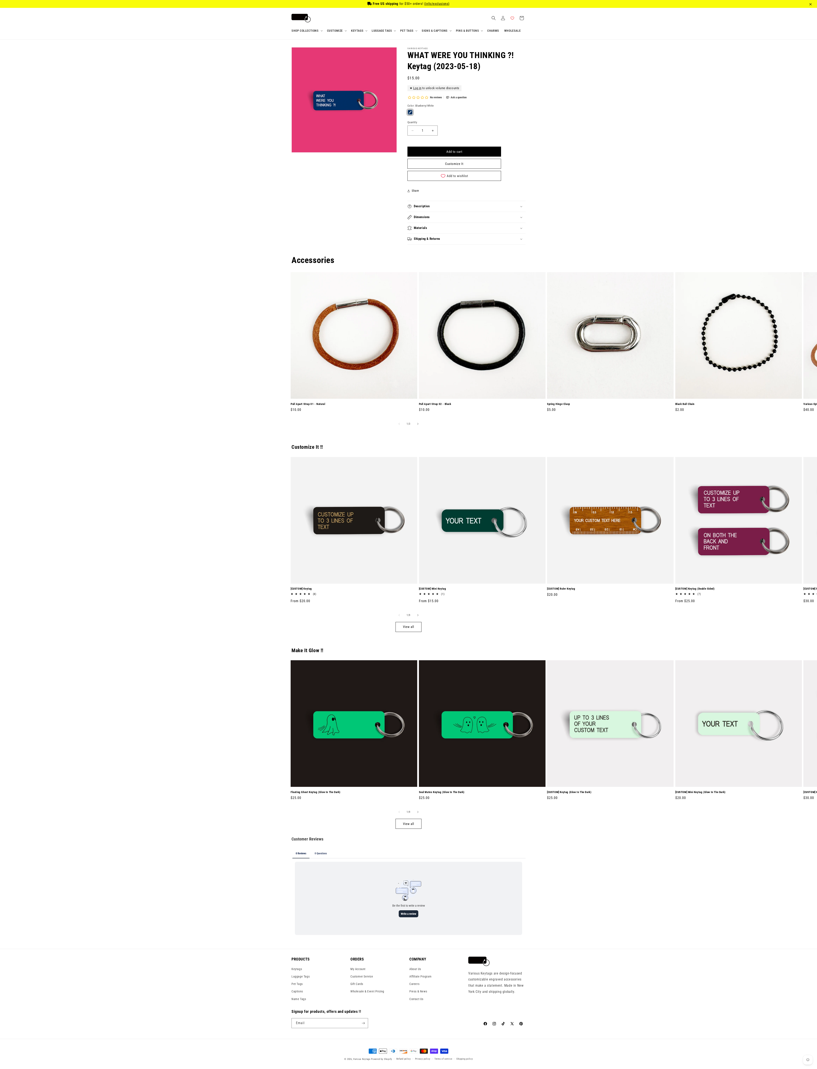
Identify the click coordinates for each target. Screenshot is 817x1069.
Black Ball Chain (685, 404)
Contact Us (416, 998)
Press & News (418, 991)
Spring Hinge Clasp (558, 404)
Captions (297, 991)
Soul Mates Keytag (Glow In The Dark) (442, 792)
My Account (358, 968)
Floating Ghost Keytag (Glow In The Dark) (315, 792)
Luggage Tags (300, 976)
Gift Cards (356, 983)
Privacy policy (422, 1059)
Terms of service (443, 1059)
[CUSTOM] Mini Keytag (432, 588)
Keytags (296, 968)
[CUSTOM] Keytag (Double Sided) (695, 588)
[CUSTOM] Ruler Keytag (561, 588)
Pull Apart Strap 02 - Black (435, 404)
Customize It (454, 164)
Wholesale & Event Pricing (367, 991)
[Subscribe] (363, 1023)
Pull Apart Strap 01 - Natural (308, 404)
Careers (414, 983)
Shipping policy (464, 1059)
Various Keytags (361, 1059)
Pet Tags (297, 983)
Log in (417, 88)
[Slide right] (418, 424)
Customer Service (361, 976)
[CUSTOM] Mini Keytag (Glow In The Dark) (700, 792)
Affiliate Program (420, 976)
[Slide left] (399, 424)
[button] (306, 30)
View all (408, 627)
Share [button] (415, 190)
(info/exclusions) (437, 4)
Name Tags (298, 998)
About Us (415, 968)
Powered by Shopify (381, 1059)
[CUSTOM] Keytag (301, 588)
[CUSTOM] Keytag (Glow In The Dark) (569, 792)
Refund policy (403, 1059)
